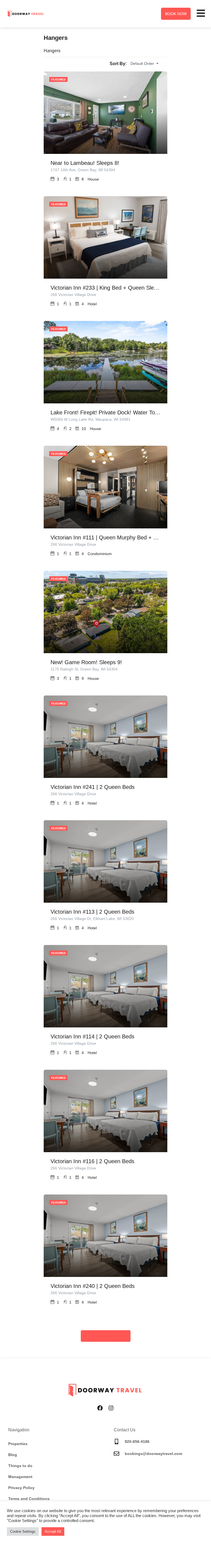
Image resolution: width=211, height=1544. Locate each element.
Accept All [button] (53, 1531)
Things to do (20, 1465)
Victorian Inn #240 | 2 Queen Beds (93, 1286)
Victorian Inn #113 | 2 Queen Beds (92, 912)
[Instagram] (111, 1408)
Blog (12, 1454)
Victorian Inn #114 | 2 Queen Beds (92, 1036)
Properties (17, 1444)
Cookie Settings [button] (22, 1531)
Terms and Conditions (29, 1498)
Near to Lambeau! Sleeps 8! (85, 163)
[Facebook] (100, 1408)
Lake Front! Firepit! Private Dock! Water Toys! (105, 412)
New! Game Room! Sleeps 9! (86, 662)
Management (20, 1476)
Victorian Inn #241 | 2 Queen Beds (93, 787)
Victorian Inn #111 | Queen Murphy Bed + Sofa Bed (105, 537)
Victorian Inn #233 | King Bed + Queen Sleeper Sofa (105, 288)
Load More (105, 1336)
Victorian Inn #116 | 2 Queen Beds (92, 1161)
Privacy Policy (21, 1487)
